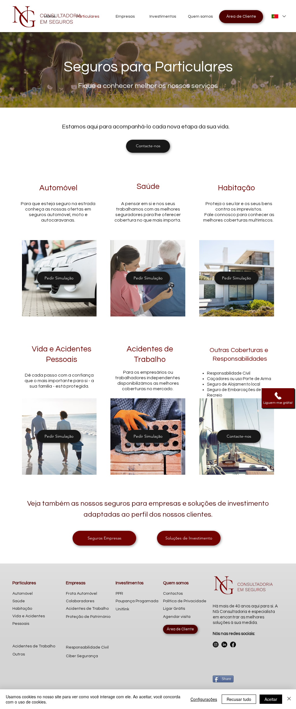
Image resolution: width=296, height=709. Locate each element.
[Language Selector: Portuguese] (278, 16)
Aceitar (270, 699)
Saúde (18, 601)
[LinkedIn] (224, 644)
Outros (18, 654)
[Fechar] (289, 699)
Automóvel (22, 594)
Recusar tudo (239, 699)
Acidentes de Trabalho (33, 646)
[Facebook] (233, 644)
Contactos (173, 594)
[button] (278, 398)
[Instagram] (216, 644)
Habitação (22, 609)
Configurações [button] (203, 699)
